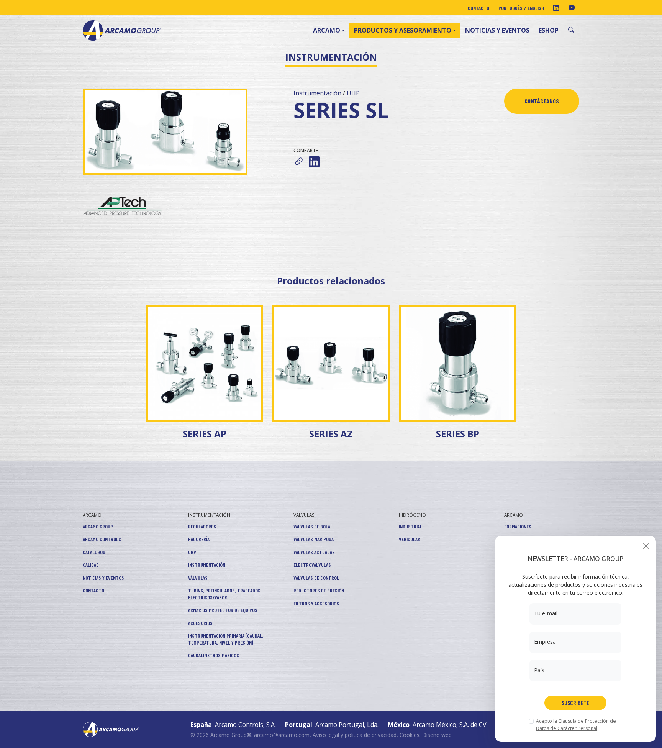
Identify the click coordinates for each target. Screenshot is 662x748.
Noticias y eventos (497, 30)
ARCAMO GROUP (98, 526)
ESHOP (549, 30)
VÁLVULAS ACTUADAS (314, 552)
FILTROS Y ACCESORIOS (316, 603)
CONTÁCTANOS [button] (541, 101)
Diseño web (437, 734)
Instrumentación (317, 93)
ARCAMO (92, 515)
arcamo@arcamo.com (282, 734)
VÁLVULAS (198, 577)
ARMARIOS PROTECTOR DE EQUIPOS (222, 610)
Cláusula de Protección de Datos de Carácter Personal (576, 724)
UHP (353, 93)
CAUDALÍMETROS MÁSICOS (213, 655)
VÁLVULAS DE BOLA (311, 526)
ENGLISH (536, 8)
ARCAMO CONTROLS (102, 539)
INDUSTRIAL (410, 526)
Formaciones (517, 526)
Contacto (478, 8)
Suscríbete (575, 702)
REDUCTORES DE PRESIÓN (318, 590)
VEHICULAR (409, 539)
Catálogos (94, 552)
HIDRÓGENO (412, 515)
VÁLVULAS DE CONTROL (316, 577)
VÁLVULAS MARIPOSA (313, 539)
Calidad (91, 564)
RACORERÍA (199, 539)
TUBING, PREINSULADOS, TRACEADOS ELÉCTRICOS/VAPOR (224, 593)
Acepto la (576, 724)
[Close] (646, 546)
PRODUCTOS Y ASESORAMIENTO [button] (402, 30)
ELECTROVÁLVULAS (312, 564)
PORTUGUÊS (510, 8)
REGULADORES (202, 526)
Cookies (409, 734)
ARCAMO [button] (326, 30)
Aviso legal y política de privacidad (355, 734)
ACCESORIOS (200, 623)
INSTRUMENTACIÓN (209, 515)
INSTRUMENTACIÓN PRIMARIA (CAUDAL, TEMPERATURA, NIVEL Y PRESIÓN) (225, 639)
